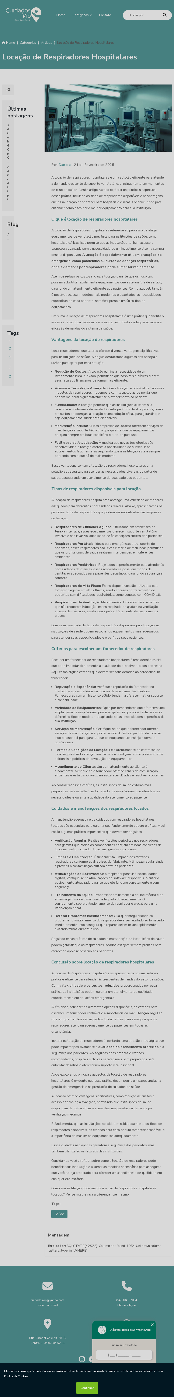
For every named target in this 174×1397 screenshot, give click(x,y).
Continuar (87, 1388)
